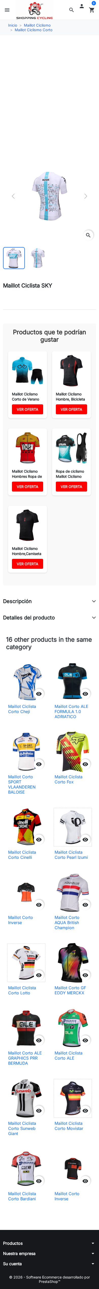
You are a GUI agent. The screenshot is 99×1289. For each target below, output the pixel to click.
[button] (72, 10)
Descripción (17, 601)
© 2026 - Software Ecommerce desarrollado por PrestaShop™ (49, 1279)
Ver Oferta (27, 409)
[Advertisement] (49, 91)
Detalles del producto (29, 618)
